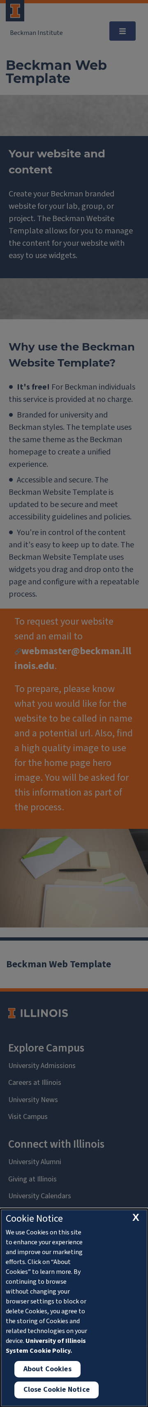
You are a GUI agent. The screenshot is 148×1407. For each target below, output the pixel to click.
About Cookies (47, 1369)
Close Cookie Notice (56, 1389)
